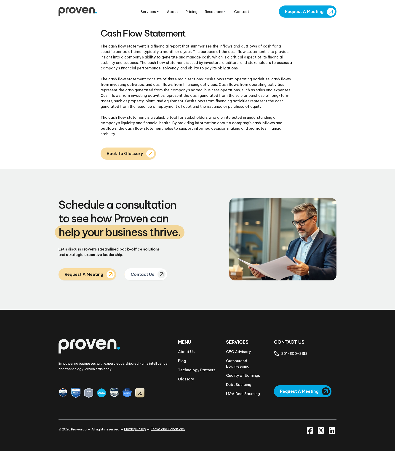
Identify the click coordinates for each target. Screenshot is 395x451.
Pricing (191, 11)
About (172, 11)
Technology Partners (196, 370)
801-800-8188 (294, 353)
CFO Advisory (238, 351)
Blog (182, 361)
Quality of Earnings (243, 375)
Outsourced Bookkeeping (237, 364)
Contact (241, 11)
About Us (186, 351)
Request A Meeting (304, 11)
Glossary (186, 379)
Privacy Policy (135, 429)
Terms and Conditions (168, 429)
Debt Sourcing (238, 384)
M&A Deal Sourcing (243, 393)
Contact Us (142, 274)
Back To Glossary (125, 153)
